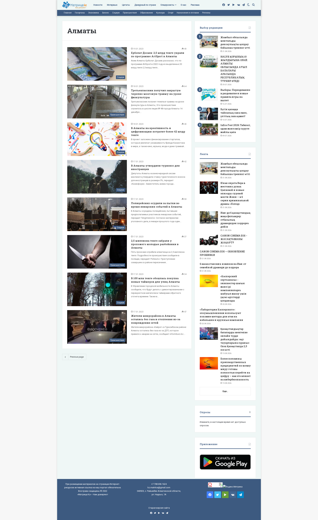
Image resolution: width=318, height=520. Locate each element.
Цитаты (126, 5)
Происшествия (130, 13)
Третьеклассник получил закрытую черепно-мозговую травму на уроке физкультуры (156, 94)
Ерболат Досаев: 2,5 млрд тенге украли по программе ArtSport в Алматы (157, 54)
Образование (146, 13)
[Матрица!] (74, 5)
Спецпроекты (167, 5)
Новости (97, 5)
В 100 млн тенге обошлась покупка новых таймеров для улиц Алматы (155, 280)
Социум (116, 13)
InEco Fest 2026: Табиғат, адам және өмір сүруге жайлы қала (235, 129)
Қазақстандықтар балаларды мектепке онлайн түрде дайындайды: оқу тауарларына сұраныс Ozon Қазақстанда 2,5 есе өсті (234, 339)
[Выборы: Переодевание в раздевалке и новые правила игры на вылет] (209, 94)
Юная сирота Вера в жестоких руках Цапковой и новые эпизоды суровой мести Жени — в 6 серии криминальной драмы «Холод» (234, 193)
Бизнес (105, 13)
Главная (68, 13)
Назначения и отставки (188, 13)
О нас (183, 5)
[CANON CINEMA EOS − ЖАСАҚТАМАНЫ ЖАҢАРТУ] (209, 240)
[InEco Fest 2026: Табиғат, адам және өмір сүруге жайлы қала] (209, 130)
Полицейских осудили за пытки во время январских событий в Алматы (156, 204)
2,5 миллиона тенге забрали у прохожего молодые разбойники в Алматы (155, 244)
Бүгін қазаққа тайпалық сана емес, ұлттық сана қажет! (233, 113)
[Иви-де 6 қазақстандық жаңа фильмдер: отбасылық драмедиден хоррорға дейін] (209, 217)
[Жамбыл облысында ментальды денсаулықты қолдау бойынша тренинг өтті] (209, 42)
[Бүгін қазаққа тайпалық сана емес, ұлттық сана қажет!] (209, 114)
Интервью (112, 5)
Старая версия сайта (159, 508)
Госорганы (80, 13)
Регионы (206, 13)
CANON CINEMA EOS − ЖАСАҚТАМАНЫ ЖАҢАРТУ (233, 239)
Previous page (77, 357)
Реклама (195, 5)
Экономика (93, 13)
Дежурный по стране (145, 5)
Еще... (225, 391)
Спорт (170, 13)
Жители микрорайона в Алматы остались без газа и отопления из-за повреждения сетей (155, 319)
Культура (160, 13)
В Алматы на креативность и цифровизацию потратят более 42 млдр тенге (158, 131)
